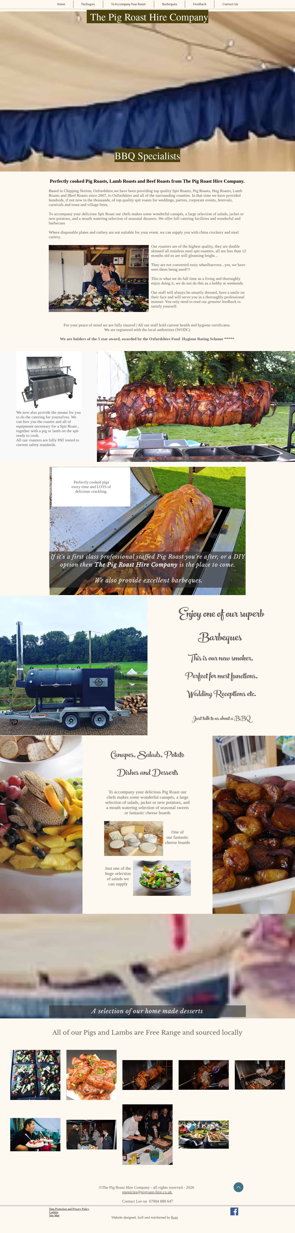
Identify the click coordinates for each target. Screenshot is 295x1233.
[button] (199, 4)
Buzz (174, 1217)
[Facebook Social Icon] (234, 1211)
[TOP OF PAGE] (238, 1187)
